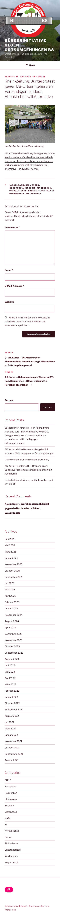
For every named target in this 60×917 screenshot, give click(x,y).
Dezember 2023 (13, 634)
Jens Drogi (38, 77)
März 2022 (10, 728)
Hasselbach (16, 185)
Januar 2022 (11, 735)
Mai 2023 (10, 671)
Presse (32, 191)
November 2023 (13, 640)
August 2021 (11, 760)
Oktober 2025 (12, 570)
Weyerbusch (34, 194)
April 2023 (10, 678)
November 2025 (13, 564)
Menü (32, 65)
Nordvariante (18, 191)
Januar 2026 (11, 558)
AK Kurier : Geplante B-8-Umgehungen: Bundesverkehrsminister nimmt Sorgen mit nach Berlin (28, 470)
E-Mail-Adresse (14, 286)
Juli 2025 (9, 583)
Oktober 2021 (12, 747)
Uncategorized (13, 849)
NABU (8, 818)
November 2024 (13, 615)
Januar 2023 (11, 697)
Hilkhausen (16, 188)
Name (9, 270)
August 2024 (12, 621)
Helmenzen (32, 185)
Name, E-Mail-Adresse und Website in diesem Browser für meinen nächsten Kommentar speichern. (27, 321)
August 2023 (12, 659)
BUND (8, 780)
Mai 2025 (10, 589)
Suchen (9, 400)
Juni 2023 (10, 665)
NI (6, 824)
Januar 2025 (11, 608)
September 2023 (14, 652)
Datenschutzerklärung (16, 906)
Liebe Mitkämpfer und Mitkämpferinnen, (27, 459)
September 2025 (14, 577)
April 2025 (10, 596)
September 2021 (14, 754)
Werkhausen (17, 194)
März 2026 (10, 551)
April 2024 (10, 627)
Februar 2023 (12, 690)
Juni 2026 (10, 539)
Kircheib (30, 188)
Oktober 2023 (12, 646)
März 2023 (10, 684)
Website (9, 302)
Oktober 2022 (12, 703)
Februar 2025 (12, 602)
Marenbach (44, 188)
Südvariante (46, 191)
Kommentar (12, 227)
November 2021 (13, 741)
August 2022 (12, 716)
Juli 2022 (9, 722)
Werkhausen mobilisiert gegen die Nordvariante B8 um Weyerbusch (27, 508)
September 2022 (14, 709)
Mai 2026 (10, 545)
